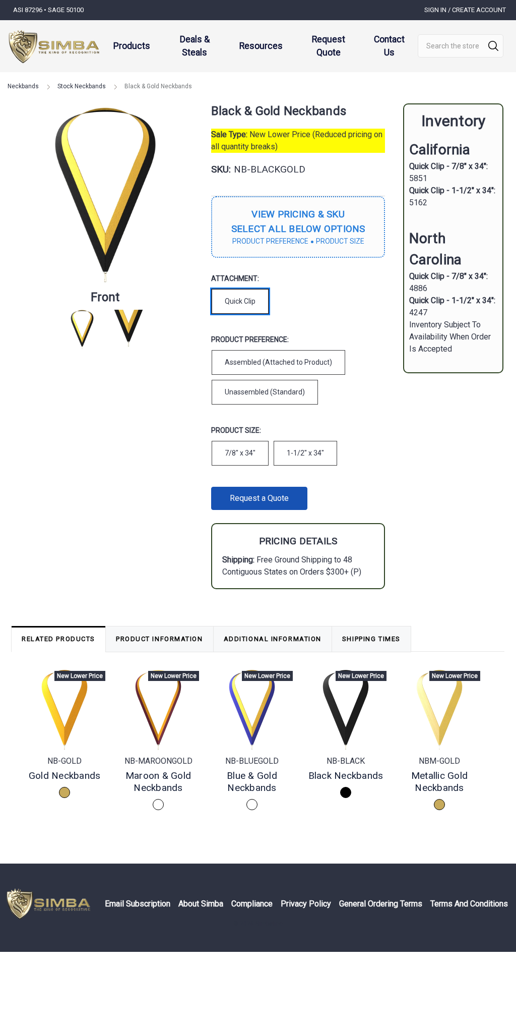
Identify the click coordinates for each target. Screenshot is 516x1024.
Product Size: (236, 430)
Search (493, 46)
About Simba (200, 903)
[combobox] (460, 46)
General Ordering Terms (380, 903)
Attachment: (235, 278)
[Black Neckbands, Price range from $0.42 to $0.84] (345, 710)
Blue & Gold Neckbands (252, 781)
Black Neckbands (345, 775)
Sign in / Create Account (465, 10)
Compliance (252, 903)
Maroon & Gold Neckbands (158, 781)
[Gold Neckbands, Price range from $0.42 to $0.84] (64, 710)
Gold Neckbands (65, 775)
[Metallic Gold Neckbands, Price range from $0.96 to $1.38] (439, 710)
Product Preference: (250, 339)
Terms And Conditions (469, 903)
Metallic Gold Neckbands (439, 781)
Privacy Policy (306, 903)
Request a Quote (259, 498)
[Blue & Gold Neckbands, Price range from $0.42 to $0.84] (252, 710)
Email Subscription (137, 903)
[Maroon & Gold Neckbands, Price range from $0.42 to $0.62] (158, 710)
